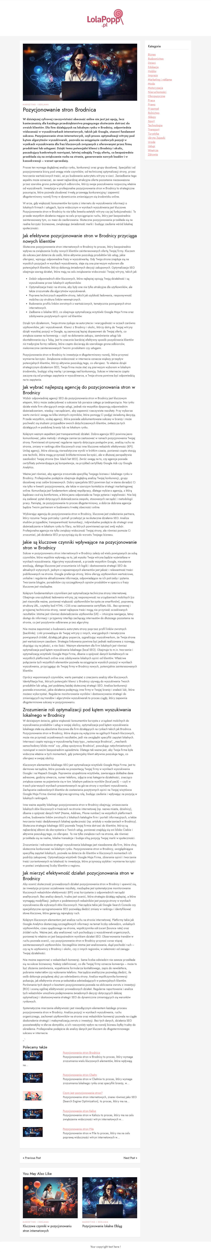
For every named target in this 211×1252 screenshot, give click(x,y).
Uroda (151, 142)
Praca (151, 100)
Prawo (151, 105)
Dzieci (152, 63)
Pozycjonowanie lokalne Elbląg (102, 1226)
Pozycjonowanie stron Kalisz (79, 1111)
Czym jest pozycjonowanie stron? (83, 1093)
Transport (153, 130)
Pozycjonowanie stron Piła (78, 1129)
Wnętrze (153, 150)
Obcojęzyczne (156, 96)
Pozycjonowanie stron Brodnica (81, 1053)
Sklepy (152, 117)
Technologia (155, 125)
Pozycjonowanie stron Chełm (80, 1075)
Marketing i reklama (36, 104)
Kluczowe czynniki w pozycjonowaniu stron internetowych (47, 1228)
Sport (151, 121)
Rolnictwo (153, 113)
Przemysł (153, 109)
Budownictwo (156, 59)
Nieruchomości (157, 92)
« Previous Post (32, 1158)
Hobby (152, 71)
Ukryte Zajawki (156, 138)
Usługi (151, 146)
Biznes (152, 55)
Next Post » (130, 1158)
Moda (151, 84)
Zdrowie (153, 155)
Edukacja (153, 67)
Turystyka (153, 134)
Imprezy (153, 75)
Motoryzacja (155, 88)
